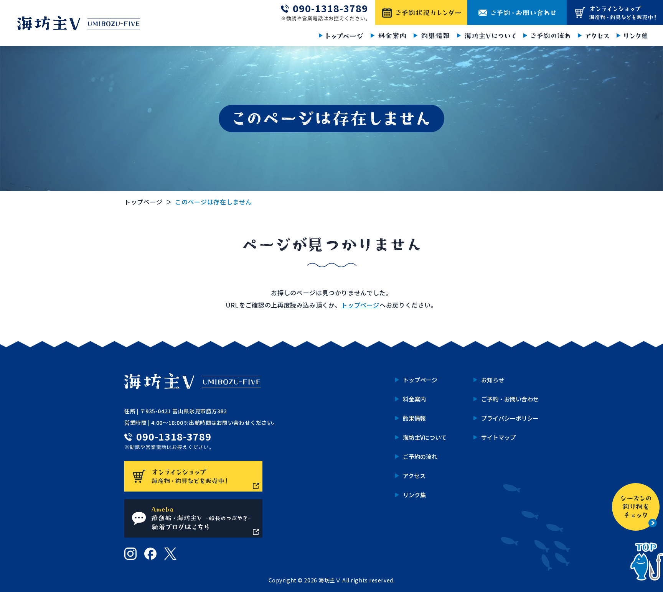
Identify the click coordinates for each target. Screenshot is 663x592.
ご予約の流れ (420, 456)
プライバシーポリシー (510, 418)
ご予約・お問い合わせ (510, 399)
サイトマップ (498, 437)
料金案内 (414, 399)
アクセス (414, 476)
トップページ (143, 201)
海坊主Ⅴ (329, 580)
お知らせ (492, 380)
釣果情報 (414, 418)
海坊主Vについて (425, 437)
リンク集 (414, 495)
